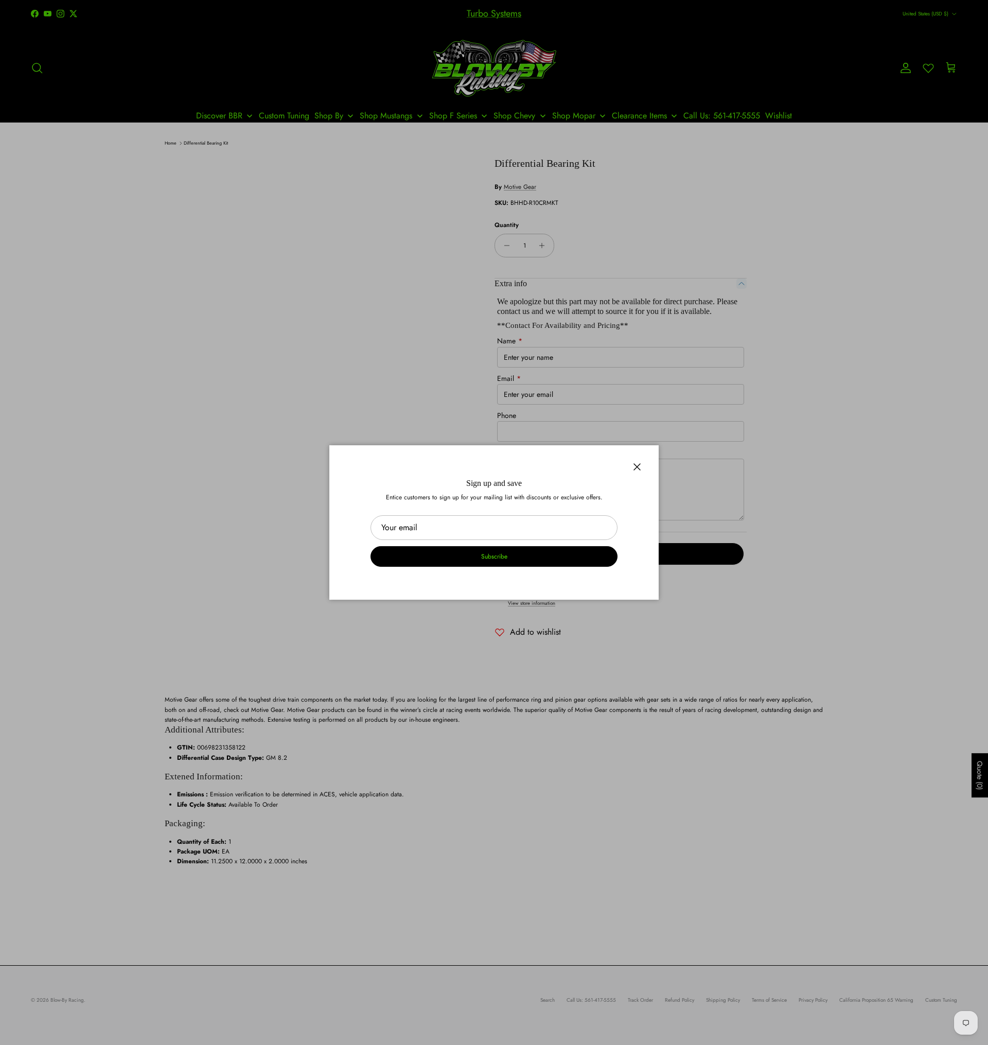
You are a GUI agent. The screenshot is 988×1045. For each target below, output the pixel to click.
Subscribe (494, 556)
